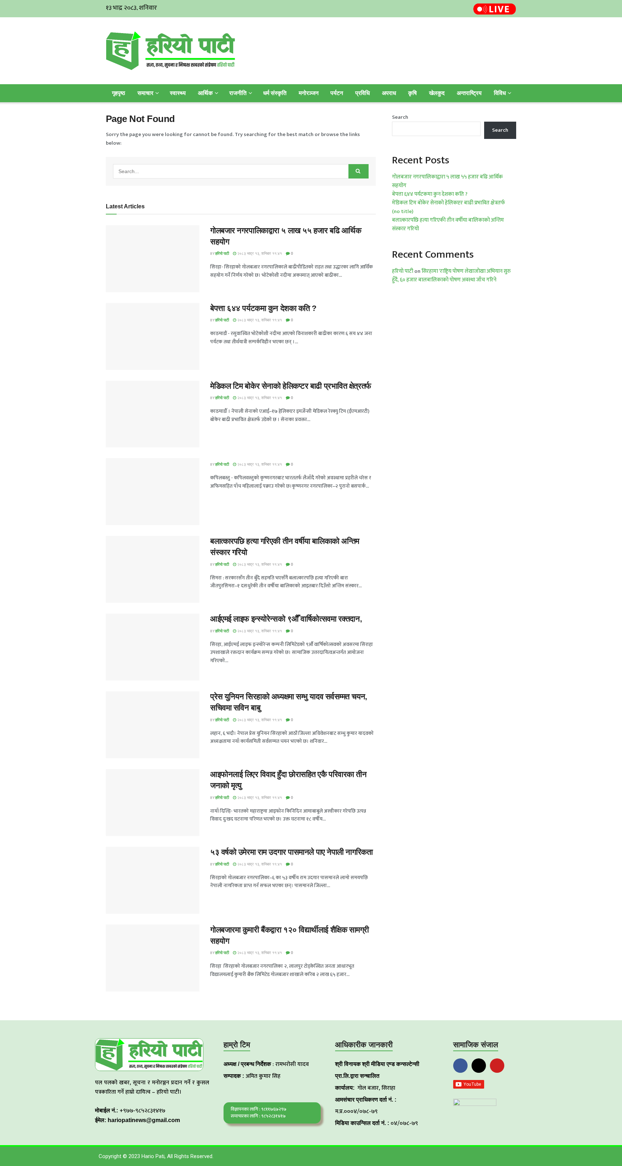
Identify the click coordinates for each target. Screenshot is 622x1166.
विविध (500, 93)
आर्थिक (205, 93)
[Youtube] (497, 1065)
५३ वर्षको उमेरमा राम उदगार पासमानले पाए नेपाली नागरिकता (291, 852)
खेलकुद (437, 93)
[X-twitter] (479, 1065)
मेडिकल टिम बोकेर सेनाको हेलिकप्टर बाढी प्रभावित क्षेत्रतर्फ (290, 385)
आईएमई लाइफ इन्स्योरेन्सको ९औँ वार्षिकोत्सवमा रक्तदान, (286, 618)
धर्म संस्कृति (275, 93)
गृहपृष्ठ (118, 93)
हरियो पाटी (222, 253)
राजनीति (238, 93)
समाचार (145, 93)
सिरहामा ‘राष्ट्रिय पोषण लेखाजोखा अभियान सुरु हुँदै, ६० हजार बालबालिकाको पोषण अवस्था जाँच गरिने (451, 275)
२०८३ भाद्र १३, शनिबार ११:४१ (259, 253)
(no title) (402, 211)
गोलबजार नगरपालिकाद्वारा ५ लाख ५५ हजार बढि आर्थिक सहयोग (447, 181)
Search (400, 117)
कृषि (412, 93)
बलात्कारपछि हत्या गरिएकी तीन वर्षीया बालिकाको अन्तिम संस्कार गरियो (448, 224)
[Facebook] (460, 1065)
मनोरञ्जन (309, 93)
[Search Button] (358, 171)
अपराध (389, 93)
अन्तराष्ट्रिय (469, 93)
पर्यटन (336, 93)
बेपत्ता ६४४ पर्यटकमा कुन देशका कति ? (263, 308)
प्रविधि (362, 93)
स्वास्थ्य (178, 93)
